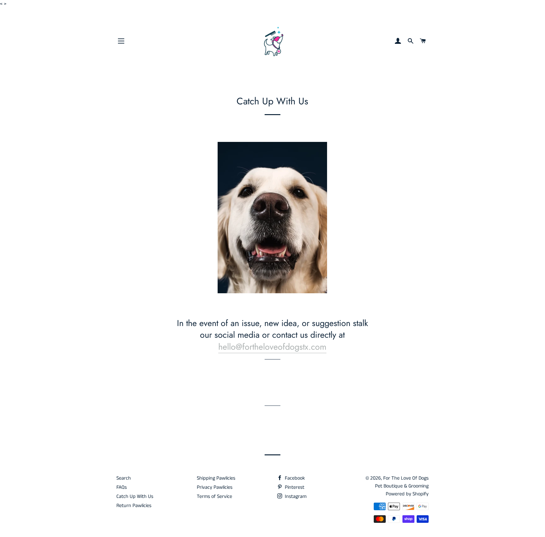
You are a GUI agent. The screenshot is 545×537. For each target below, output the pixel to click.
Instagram (295, 496)
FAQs (121, 487)
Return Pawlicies (133, 505)
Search (123, 478)
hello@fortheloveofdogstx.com (272, 347)
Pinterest (294, 487)
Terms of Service (214, 496)
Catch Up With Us (134, 496)
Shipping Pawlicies (216, 478)
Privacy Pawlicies (214, 487)
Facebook (294, 478)
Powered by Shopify (407, 494)
